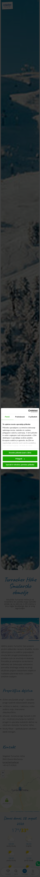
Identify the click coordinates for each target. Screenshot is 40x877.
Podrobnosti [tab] (20, 417)
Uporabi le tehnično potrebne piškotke (20, 465)
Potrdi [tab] (7, 417)
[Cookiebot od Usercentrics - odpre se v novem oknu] (28, 411)
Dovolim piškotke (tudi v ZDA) (20, 453)
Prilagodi (18, 459)
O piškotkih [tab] (32, 417)
